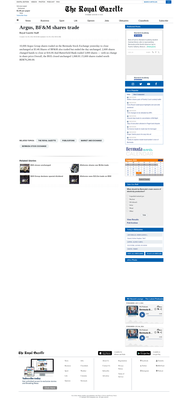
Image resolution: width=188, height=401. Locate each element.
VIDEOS (34, 2)
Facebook (144, 361)
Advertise (105, 376)
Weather (83, 371)
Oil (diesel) (133, 202)
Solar (131, 205)
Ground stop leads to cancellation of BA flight (142, 118)
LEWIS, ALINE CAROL (135, 242)
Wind (131, 208)
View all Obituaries (135, 254)
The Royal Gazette (47, 140)
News (28, 21)
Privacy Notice (121, 367)
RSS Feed (160, 365)
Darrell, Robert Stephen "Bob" (136, 238)
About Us (105, 361)
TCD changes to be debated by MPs (139, 113)
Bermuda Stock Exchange (34, 146)
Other (131, 211)
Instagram (145, 371)
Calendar (84, 376)
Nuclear (132, 199)
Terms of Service (121, 375)
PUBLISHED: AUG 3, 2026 (134, 303)
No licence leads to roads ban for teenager (142, 129)
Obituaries (123, 21)
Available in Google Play (157, 353)
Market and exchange (91, 140)
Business (45, 21)
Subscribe (163, 21)
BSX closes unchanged (40, 165)
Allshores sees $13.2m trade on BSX (95, 176)
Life (75, 21)
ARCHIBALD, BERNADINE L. (137, 235)
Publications (68, 140)
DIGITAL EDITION (23, 2)
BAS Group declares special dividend (46, 176)
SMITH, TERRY (132, 249)
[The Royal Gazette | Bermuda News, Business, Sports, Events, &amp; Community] (94, 9)
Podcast (160, 371)
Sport (61, 21)
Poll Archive (132, 223)
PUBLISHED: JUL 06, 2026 (135, 326)
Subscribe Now (22, 15)
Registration (122, 361)
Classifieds (144, 21)
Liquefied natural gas (136, 196)
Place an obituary (154, 254)
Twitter (144, 365)
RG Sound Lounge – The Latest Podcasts (145, 299)
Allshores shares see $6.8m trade (94, 165)
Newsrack (84, 381)
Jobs (107, 21)
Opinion (91, 21)
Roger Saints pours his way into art (139, 134)
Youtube (160, 361)
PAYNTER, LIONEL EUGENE (137, 245)
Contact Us (106, 365)
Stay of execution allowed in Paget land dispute (143, 123)
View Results (133, 219)
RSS (58, 2)
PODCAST (50, 2)
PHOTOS (42, 2)
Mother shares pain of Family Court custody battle (144, 99)
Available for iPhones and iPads (119, 353)
